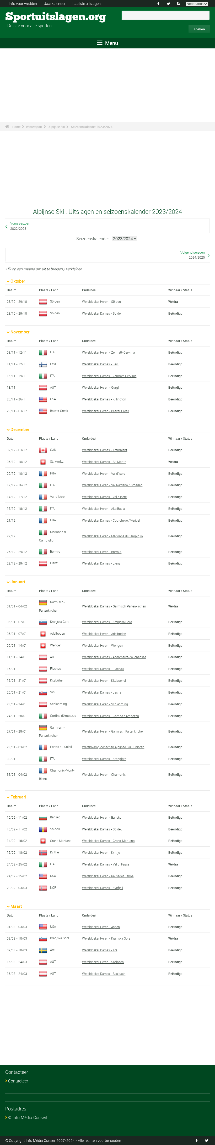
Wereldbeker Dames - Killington (104, 399)
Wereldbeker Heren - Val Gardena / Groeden (112, 485)
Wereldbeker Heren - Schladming (105, 704)
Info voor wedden (23, 3)
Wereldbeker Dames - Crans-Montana (108, 841)
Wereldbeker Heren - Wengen (102, 645)
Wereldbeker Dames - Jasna (101, 692)
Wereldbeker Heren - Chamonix (104, 774)
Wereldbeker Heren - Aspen (101, 927)
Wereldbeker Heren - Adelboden (104, 634)
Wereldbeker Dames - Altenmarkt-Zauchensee (114, 657)
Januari (17, 582)
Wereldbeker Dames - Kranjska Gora (107, 622)
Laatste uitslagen (86, 3)
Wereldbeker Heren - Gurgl (100, 387)
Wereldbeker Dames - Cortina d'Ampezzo (110, 716)
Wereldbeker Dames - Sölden (102, 313)
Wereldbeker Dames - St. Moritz (104, 462)
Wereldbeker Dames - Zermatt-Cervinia (109, 376)
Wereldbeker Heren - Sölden (101, 301)
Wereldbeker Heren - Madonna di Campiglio (112, 536)
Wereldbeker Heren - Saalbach (103, 962)
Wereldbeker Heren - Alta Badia (103, 508)
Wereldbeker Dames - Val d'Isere (104, 497)
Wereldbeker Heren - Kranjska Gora (106, 938)
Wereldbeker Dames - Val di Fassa (105, 864)
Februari (18, 797)
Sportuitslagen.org (25, 17)
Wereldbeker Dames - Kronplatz (104, 759)
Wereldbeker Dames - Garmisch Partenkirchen (114, 606)
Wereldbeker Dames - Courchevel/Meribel (111, 520)
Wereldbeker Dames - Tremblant (104, 450)
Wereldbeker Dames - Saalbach (103, 973)
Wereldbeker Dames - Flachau (103, 669)
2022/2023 (18, 228)
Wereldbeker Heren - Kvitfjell (101, 852)
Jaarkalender (55, 3)
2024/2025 (197, 257)
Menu (111, 43)
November (20, 332)
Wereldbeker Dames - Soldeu (102, 829)
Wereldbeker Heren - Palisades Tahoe (107, 876)
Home (16, 127)
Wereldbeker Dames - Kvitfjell (102, 888)
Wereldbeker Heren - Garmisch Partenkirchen (113, 731)
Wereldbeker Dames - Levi (100, 364)
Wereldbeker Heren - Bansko (101, 817)
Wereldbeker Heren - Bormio (101, 552)
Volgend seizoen (192, 252)
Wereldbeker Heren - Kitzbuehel (104, 680)
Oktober (17, 281)
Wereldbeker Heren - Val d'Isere (103, 473)
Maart (16, 906)
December (19, 429)
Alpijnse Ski (57, 127)
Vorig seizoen (20, 223)
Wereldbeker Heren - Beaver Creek (105, 411)
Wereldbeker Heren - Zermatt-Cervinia (108, 352)
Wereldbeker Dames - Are (99, 950)
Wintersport (34, 127)
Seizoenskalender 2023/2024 (91, 127)
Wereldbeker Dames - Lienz (101, 563)
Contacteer (18, 1081)
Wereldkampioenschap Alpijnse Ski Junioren (113, 747)
